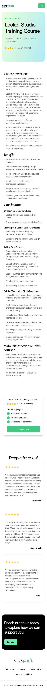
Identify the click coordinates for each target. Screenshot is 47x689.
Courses (21, 669)
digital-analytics (13, 18)
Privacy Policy (35, 669)
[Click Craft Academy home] (9, 6)
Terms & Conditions (23, 674)
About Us (10, 669)
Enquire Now (23, 429)
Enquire (10, 642)
